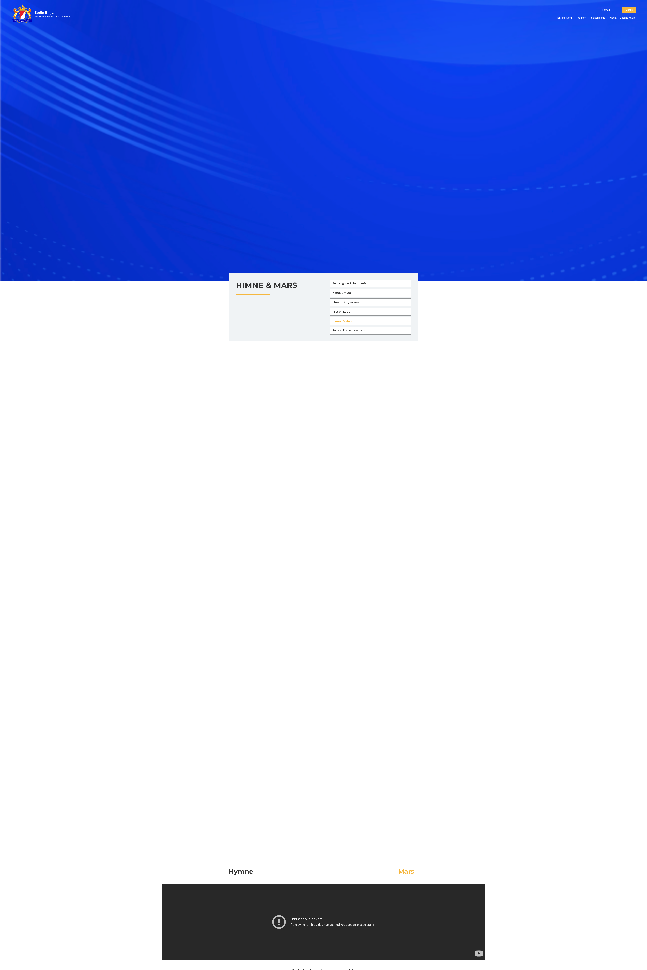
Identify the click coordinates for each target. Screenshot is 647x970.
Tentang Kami (564, 17)
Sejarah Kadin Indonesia (348, 330)
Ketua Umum (341, 292)
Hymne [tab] (241, 871)
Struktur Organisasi (345, 302)
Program (581, 17)
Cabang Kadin (627, 17)
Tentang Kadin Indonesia (349, 283)
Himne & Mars (342, 321)
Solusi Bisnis (598, 17)
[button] (605, 10)
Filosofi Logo (341, 311)
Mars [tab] (406, 871)
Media (613, 17)
